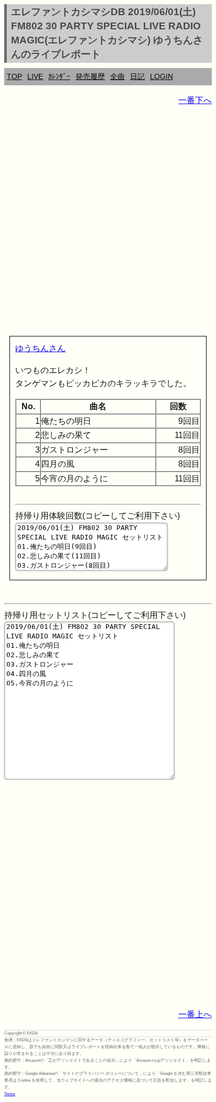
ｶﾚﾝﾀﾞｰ (59, 76)
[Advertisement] (108, 223)
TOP (14, 76)
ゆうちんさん (40, 348)
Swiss (9, 1094)
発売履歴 (90, 76)
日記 (137, 76)
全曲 (117, 76)
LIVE (35, 76)
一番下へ (195, 100)
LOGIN (161, 76)
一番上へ (195, 1014)
